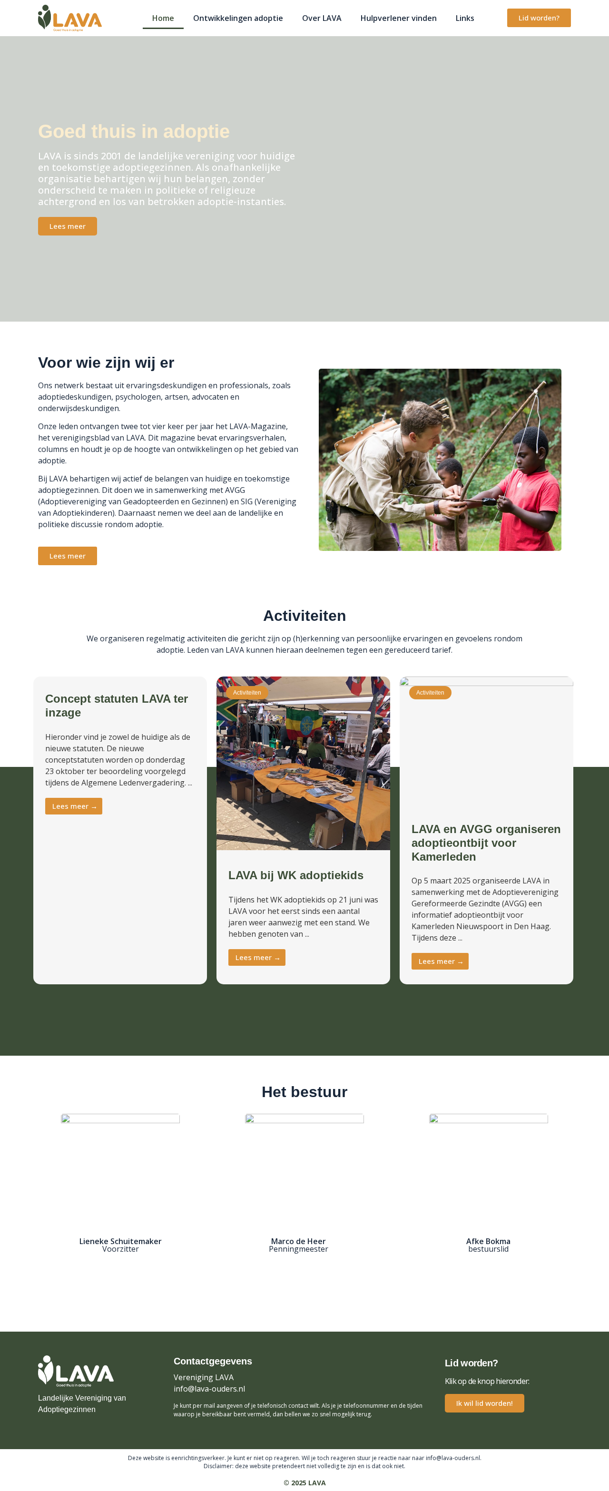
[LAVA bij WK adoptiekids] (303, 847)
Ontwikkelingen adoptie (238, 18)
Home (163, 18)
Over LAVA (322, 18)
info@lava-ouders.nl (209, 1388)
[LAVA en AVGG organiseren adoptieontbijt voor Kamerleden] (486, 683)
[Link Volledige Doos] (120, 830)
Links (465, 18)
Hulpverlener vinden (399, 18)
